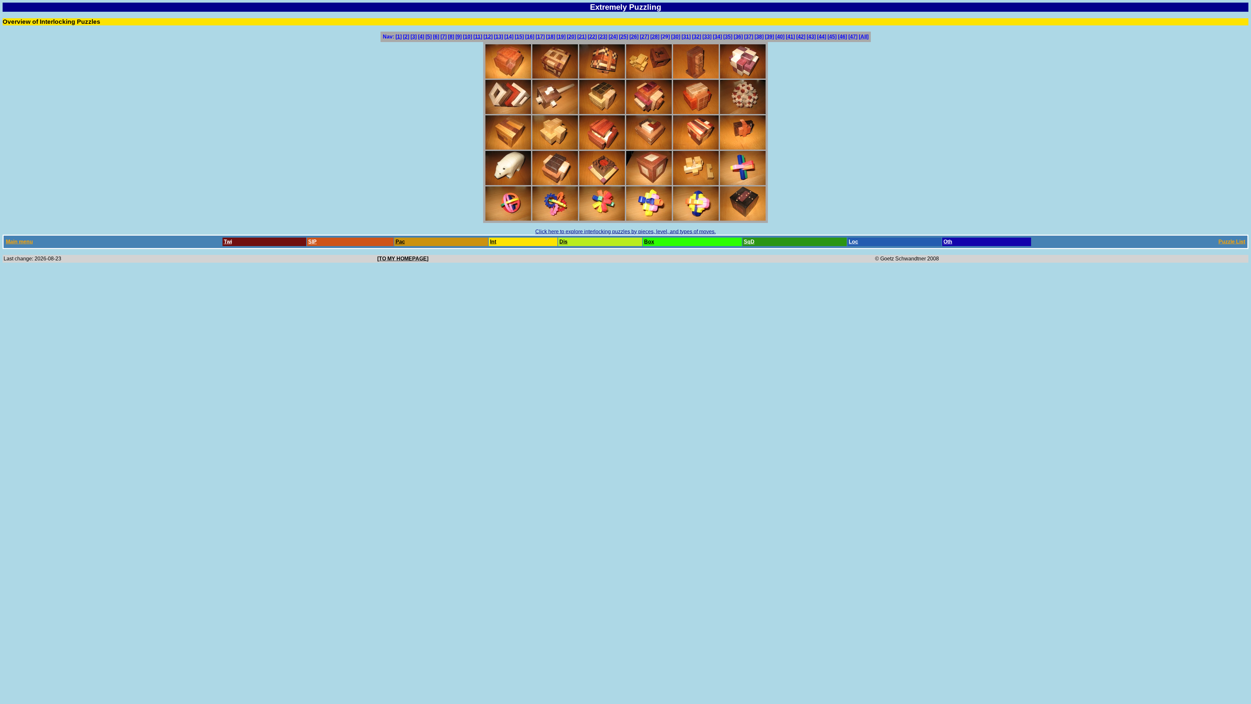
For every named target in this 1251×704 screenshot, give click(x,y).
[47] (852, 36)
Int (493, 241)
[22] (592, 36)
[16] (529, 36)
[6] (436, 36)
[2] (406, 36)
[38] (759, 36)
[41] (790, 36)
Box (649, 241)
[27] (644, 36)
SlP (312, 241)
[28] (654, 36)
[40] (779, 36)
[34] (717, 36)
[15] (519, 36)
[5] (428, 36)
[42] (800, 36)
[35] (727, 36)
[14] (508, 36)
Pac (400, 241)
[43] (811, 36)
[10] (467, 36)
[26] (634, 36)
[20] (571, 36)
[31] (686, 36)
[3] (413, 36)
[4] (421, 36)
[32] (696, 36)
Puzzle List (1231, 241)
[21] (581, 36)
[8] (451, 36)
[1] (398, 36)
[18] (550, 36)
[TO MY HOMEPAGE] (402, 258)
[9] (458, 36)
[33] (707, 36)
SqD (749, 241)
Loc (853, 241)
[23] (602, 36)
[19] (561, 36)
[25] (623, 36)
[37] (748, 36)
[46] (842, 36)
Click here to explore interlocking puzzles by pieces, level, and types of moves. (625, 231)
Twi (228, 241)
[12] (488, 36)
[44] (821, 36)
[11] (477, 36)
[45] (832, 36)
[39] (769, 36)
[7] (443, 36)
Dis (563, 241)
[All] (864, 36)
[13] (498, 36)
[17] (540, 36)
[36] (738, 36)
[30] (675, 36)
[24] (613, 36)
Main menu (19, 241)
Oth (947, 241)
